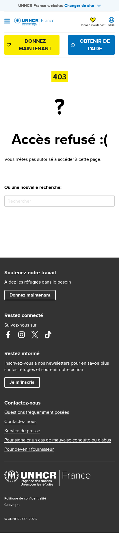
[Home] (33, 22)
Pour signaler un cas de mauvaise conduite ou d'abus (57, 440)
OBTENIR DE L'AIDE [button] (95, 44)
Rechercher (109, 200)
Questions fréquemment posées (36, 412)
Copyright (12, 504)
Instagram (21, 334)
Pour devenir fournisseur (29, 449)
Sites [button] (111, 25)
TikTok (48, 334)
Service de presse (22, 431)
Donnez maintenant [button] (92, 25)
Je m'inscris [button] (22, 382)
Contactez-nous (20, 421)
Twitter (34, 334)
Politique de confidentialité (25, 498)
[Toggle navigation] (7, 21)
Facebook (8, 334)
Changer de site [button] (79, 5)
